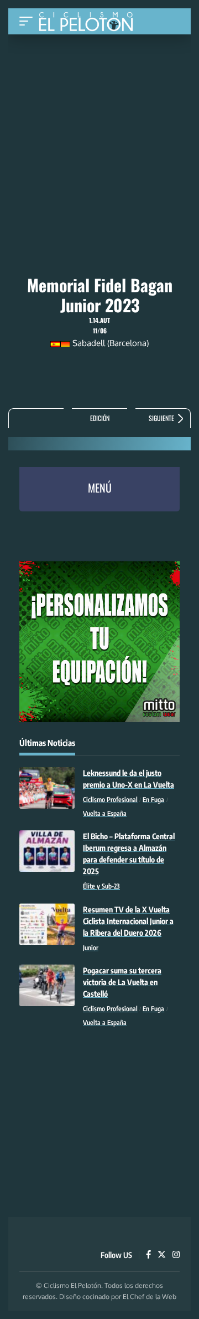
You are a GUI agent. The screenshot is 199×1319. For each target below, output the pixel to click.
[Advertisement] (99, 109)
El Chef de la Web (149, 1296)
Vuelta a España (105, 813)
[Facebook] (148, 1255)
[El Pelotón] (90, 22)
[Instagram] (176, 1255)
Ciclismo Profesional (110, 799)
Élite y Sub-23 (101, 886)
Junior (90, 947)
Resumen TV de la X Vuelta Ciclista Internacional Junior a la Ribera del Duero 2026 (128, 921)
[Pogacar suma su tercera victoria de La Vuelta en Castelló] (47, 985)
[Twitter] (162, 1255)
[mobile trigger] (28, 21)
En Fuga (153, 799)
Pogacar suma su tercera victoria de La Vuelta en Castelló (122, 982)
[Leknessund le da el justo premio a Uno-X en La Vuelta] (47, 788)
